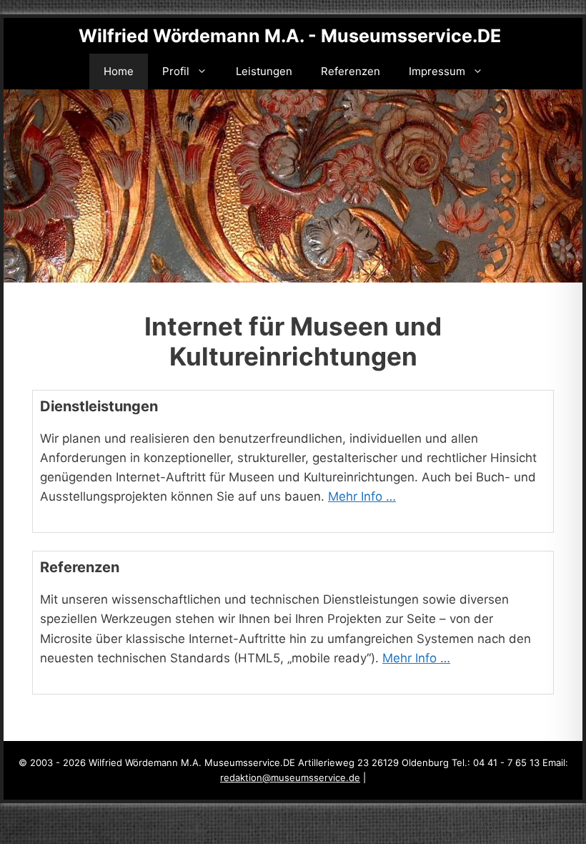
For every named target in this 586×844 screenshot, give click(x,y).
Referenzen (350, 71)
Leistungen (264, 71)
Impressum (437, 71)
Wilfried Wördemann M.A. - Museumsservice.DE (290, 35)
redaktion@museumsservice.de (290, 777)
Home (119, 71)
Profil (175, 71)
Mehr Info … (362, 496)
